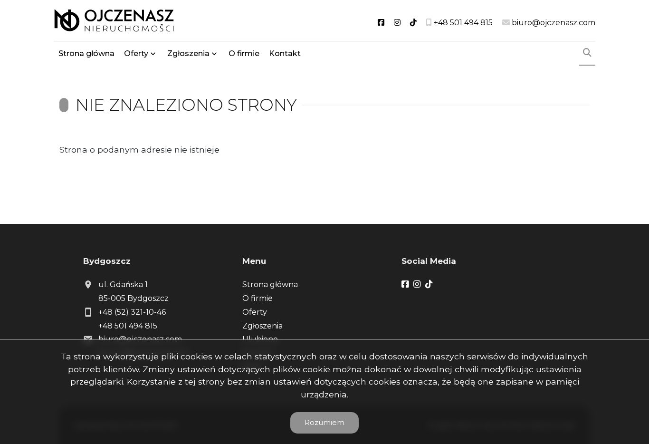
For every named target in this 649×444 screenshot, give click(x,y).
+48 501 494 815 (127, 325)
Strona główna (86, 53)
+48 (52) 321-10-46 (132, 312)
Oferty (136, 53)
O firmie (244, 53)
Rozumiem (324, 422)
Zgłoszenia (262, 325)
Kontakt (285, 53)
